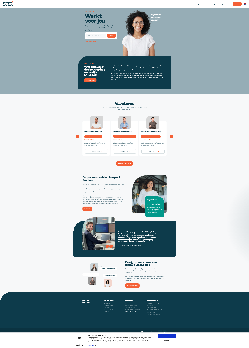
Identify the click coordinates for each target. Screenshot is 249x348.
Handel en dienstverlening (132, 309)
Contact (228, 4)
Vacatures (187, 4)
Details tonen (91, 345)
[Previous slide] (77, 136)
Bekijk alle (90, 41)
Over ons (207, 4)
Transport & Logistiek (131, 307)
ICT (126, 303)
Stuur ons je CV (108, 309)
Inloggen (237, 4)
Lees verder (87, 208)
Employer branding (218, 4)
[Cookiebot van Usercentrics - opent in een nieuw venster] (79, 345)
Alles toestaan (167, 335)
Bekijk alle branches (131, 311)
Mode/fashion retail (131, 305)
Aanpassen (166, 340)
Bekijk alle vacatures (123, 163)
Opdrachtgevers (197, 4)
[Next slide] (171, 136)
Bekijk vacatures (90, 80)
